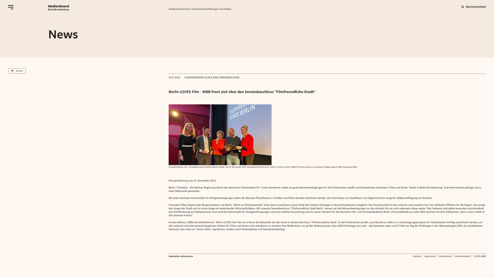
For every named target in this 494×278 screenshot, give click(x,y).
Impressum (429, 256)
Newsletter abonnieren (181, 256)
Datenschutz (445, 256)
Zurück (19, 70)
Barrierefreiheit (476, 7)
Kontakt (417, 256)
